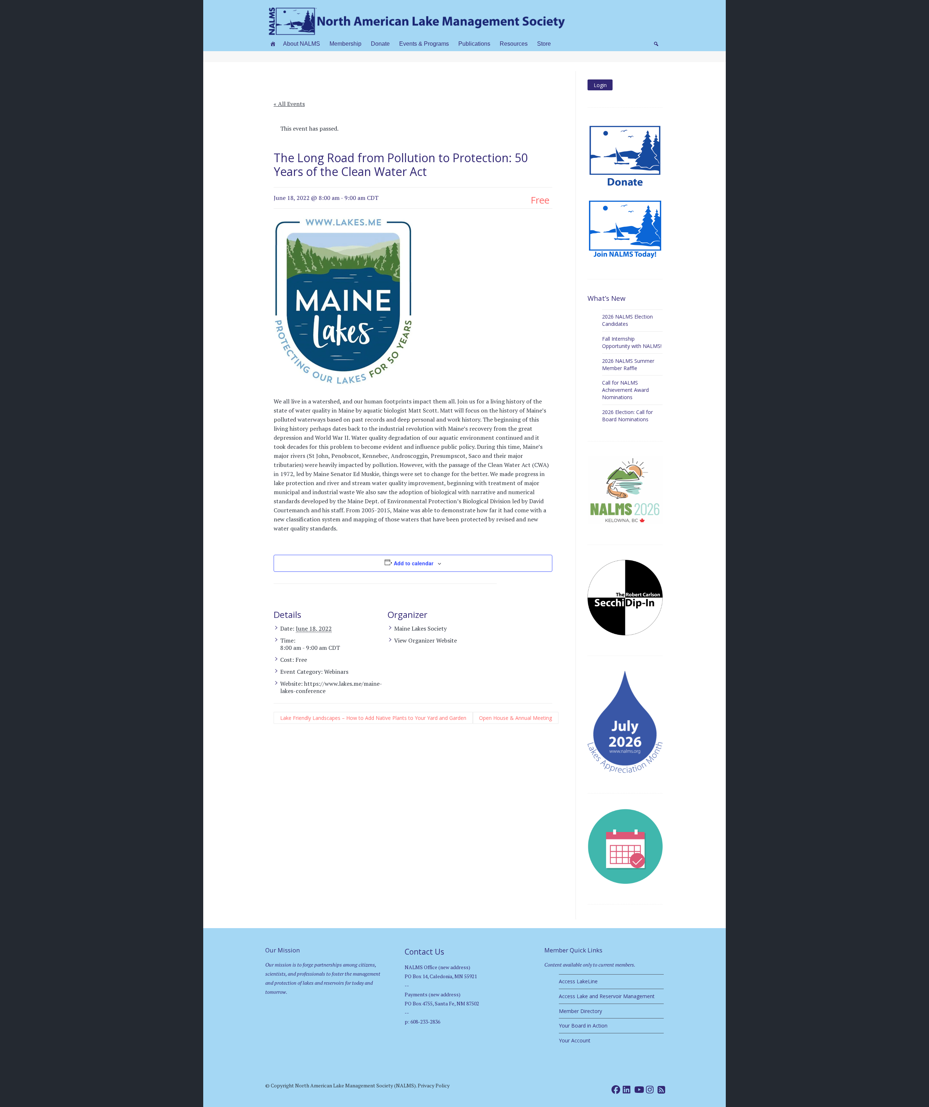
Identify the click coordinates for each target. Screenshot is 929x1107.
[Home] (272, 44)
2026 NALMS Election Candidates (627, 320)
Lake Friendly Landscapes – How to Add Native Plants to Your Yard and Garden (373, 717)
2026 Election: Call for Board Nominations (627, 416)
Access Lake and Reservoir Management (607, 996)
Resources (514, 44)
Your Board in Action (583, 1025)
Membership (345, 44)
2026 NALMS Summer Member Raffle (628, 364)
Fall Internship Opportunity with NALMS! (632, 342)
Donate (380, 44)
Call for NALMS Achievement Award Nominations (625, 390)
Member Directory (580, 1011)
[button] (656, 44)
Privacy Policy (434, 1085)
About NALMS (301, 44)
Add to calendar (413, 563)
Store (544, 44)
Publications (474, 44)
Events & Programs (424, 44)
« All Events (289, 104)
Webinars (336, 672)
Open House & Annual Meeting (515, 717)
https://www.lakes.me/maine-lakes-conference (331, 687)
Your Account (574, 1040)
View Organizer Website (425, 640)
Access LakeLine (578, 981)
